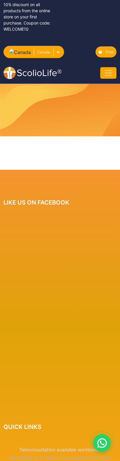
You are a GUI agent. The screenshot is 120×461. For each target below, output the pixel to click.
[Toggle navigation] (108, 73)
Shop (109, 52)
